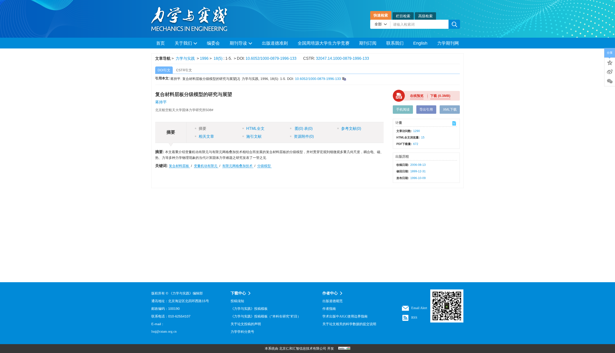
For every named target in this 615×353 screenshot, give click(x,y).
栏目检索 (403, 16)
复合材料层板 (179, 166)
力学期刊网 (448, 43)
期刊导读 (238, 43)
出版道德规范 (332, 301)
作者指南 (329, 309)
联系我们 (395, 43)
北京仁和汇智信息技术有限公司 (302, 348)
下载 (440, 96)
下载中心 (238, 293)
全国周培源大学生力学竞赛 (324, 43)
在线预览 (417, 96)
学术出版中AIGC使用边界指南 (345, 316)
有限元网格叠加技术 (237, 166)
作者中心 (330, 293)
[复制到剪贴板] (344, 79)
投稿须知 (237, 301)
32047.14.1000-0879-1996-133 (342, 58)
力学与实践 (185, 58)
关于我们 (183, 43)
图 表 (303, 128)
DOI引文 (164, 70)
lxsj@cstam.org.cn (164, 331)
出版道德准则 (275, 43)
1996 (204, 58)
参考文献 (351, 128)
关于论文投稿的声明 (246, 324)
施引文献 (254, 136)
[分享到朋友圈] (609, 81)
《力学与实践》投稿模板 (249, 309)
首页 (160, 43)
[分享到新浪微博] (609, 71)
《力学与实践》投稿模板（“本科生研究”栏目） (266, 316)
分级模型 (264, 166)
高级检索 (425, 16)
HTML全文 (255, 128)
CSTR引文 (184, 70)
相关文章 (206, 136)
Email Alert (419, 308)
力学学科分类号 (242, 332)
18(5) (218, 58)
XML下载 (450, 109)
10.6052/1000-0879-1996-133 (271, 58)
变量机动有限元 (206, 166)
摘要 (202, 128)
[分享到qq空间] (609, 62)
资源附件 (304, 136)
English (420, 43)
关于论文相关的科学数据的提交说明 (349, 324)
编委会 (213, 43)
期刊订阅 (367, 43)
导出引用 (426, 109)
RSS (414, 317)
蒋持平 (161, 102)
